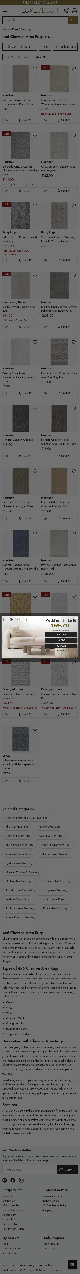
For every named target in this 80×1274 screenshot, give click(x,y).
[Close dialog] (76, 618)
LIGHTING (61, 640)
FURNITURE (61, 634)
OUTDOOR (61, 646)
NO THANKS (61, 650)
